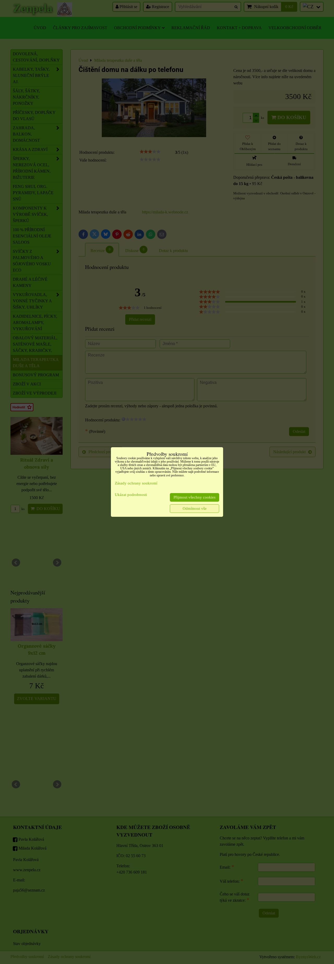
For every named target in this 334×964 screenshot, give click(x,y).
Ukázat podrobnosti (131, 495)
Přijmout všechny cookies (195, 497)
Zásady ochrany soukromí (136, 483)
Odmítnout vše (195, 508)
